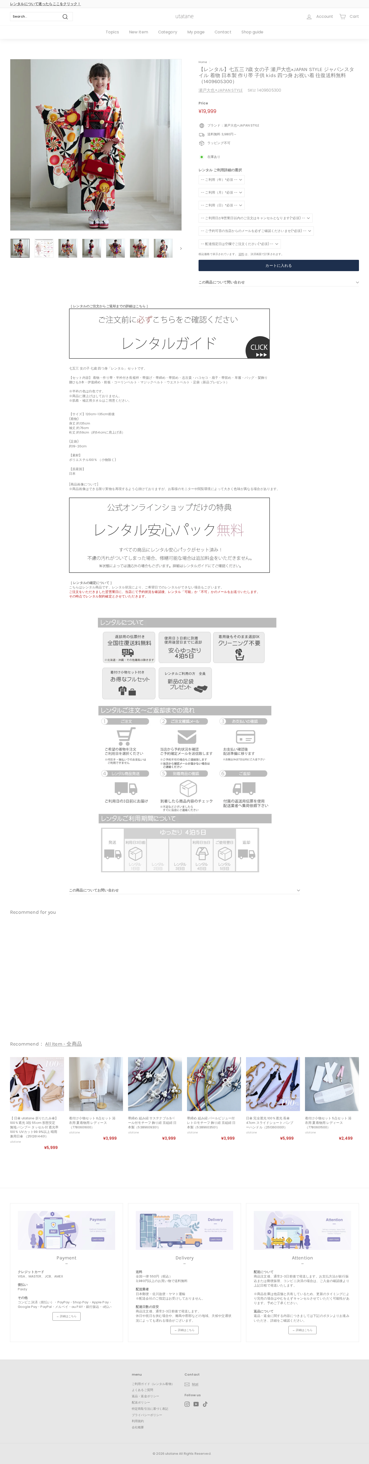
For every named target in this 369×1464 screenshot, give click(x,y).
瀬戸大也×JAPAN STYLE (221, 90)
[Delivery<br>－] (184, 1230)
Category (167, 32)
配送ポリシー (141, 1402)
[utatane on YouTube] (196, 1404)
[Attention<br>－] (302, 1230)
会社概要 (138, 1427)
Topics (112, 32)
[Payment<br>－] (66, 1230)
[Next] (178, 248)
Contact (223, 32)
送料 (241, 254)
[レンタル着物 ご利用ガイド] (169, 357)
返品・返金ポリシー (145, 1396)
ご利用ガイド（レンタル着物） (153, 1384)
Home (203, 62)
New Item (138, 32)
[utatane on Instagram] (187, 1404)
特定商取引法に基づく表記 (150, 1409)
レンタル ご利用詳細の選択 (220, 170)
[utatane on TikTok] (205, 1404)
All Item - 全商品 (63, 1044)
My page (196, 32)
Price (203, 103)
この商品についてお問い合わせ (94, 890)
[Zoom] (95, 144)
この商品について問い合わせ (222, 282)
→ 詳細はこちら (66, 1316)
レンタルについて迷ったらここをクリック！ (45, 3)
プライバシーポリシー (147, 1415)
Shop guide (252, 32)
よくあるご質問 (142, 1390)
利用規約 (138, 1421)
